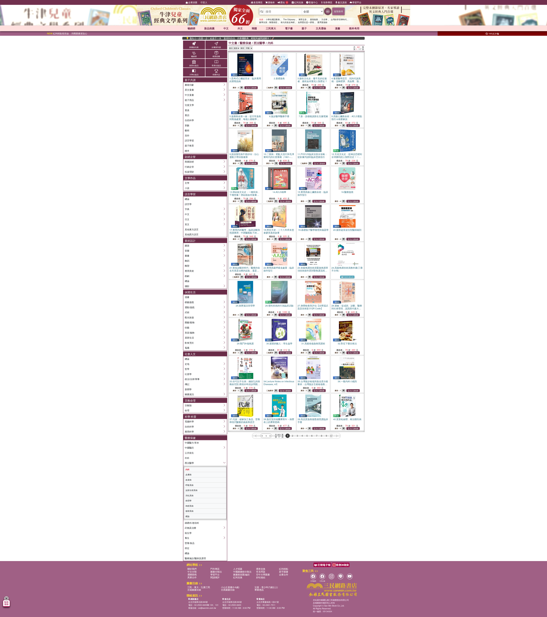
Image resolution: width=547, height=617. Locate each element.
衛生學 (188, 533)
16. (347, 192)
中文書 (233, 43)
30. (279, 343)
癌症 (187, 548)
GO (327, 11)
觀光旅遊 (189, 317)
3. (312, 80)
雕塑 (187, 265)
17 (331, 435)
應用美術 (189, 270)
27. (313, 307)
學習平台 (356, 2)
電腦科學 (189, 421)
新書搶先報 (194, 47)
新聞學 (188, 389)
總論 (187, 199)
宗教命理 (190, 400)
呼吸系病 (189, 485)
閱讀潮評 (215, 577)
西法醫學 (189, 463)
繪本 (187, 150)
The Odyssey (289, 19)
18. (279, 231)
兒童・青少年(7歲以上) (266, 587)
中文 (226, 28)
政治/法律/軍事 (192, 379)
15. (313, 193)
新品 (209, 28)
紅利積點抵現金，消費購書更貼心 (67, 33)
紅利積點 (283, 568)
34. (279, 383)
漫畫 (337, 28)
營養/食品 (189, 543)
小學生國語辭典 (273, 19)
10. (279, 156)
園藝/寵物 (189, 322)
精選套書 (216, 56)
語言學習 (189, 140)
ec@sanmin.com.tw (207, 607)
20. (347, 229)
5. (245, 119)
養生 (187, 538)
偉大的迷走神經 (288, 22)
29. (245, 343)
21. (244, 270)
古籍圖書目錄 (194, 589)
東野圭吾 (303, 19)
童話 (187, 115)
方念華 (324, 19)
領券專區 (327, 2)
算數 (187, 125)
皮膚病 (188, 474)
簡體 (254, 28)
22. (279, 269)
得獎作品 (216, 74)
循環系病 (189, 511)
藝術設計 (190, 240)
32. (347, 343)
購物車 (271, 2)
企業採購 (192, 2)
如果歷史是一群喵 (306, 22)
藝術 (187, 130)
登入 (205, 2)
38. (279, 421)
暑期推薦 (314, 19)
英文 (187, 224)
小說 (187, 188)
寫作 (187, 135)
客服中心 (313, 2)
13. (244, 194)
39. (313, 421)
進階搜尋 (338, 11)
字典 (187, 209)
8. (346, 118)
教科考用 (354, 28)
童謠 (187, 110)
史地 (187, 364)
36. (347, 381)
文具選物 (321, 28)
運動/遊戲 (189, 307)
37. (244, 421)
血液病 (188, 479)
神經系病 (189, 505)
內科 (187, 469)
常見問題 (260, 571)
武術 (187, 312)
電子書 (289, 28)
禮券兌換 (260, 568)
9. (244, 155)
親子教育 (189, 145)
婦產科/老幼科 (192, 522)
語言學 (188, 204)
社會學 (188, 374)
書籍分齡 (189, 84)
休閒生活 (190, 292)
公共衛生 (189, 452)
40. (347, 419)
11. (312, 155)
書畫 (187, 255)
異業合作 (192, 577)
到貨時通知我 (348, 277)
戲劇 (187, 276)
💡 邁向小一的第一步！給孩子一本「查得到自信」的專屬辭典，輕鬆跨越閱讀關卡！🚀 (212, 38)
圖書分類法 (216, 571)
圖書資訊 (189, 394)
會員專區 (258, 2)
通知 (283, 2)
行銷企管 (189, 166)
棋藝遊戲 (189, 302)
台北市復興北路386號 (198, 601)
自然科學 (189, 120)
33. (244, 384)
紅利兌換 (298, 2)
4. (346, 83)
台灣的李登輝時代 (339, 19)
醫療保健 (190, 438)
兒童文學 (189, 105)
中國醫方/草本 (192, 442)
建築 (187, 245)
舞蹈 (187, 260)
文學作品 (190, 178)
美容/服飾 (189, 332)
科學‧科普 (190, 416)
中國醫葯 (189, 447)
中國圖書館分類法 (242, 571)
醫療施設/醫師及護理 (195, 558)
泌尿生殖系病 (191, 490)
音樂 (187, 250)
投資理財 (189, 171)
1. (245, 80)
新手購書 (283, 571)
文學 (187, 183)
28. (346, 308)
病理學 (188, 500)
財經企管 (190, 157)
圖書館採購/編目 (241, 574)
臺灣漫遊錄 (322, 22)
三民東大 (271, 28)
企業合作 (283, 574)
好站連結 (260, 577)
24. (347, 269)
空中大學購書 (263, 574)
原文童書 (189, 89)
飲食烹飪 (189, 342)
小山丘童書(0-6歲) (230, 587)
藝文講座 (342, 2)
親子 (304, 28)
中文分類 (192, 571)
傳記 (187, 384)
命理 (187, 410)
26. (279, 305)
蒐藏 (187, 347)
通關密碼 (192, 574)
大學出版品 (194, 74)
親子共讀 (190, 80)
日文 (187, 219)
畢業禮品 (259, 589)
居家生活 (189, 337)
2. (279, 78)
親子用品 (189, 100)
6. (279, 116)
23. (313, 270)
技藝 (187, 327)
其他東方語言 (191, 229)
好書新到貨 (216, 47)
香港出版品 (216, 65)
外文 (240, 28)
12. (346, 158)
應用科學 (189, 431)
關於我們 (192, 568)
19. (313, 229)
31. (313, 343)
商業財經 (189, 161)
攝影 (187, 286)
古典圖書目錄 (228, 589)
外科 (187, 458)
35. (313, 384)
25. (245, 305)
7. (313, 116)
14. (279, 192)
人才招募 (237, 568)
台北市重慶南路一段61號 (268, 601)
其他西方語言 (191, 234)
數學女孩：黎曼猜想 (268, 22)
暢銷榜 (191, 28)
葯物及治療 (190, 527)
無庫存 (270, 87)
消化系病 (189, 495)
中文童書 (189, 95)
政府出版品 (194, 65)
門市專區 (215, 568)
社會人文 (190, 354)
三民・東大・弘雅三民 (198, 587)
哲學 (187, 369)
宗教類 (188, 405)
